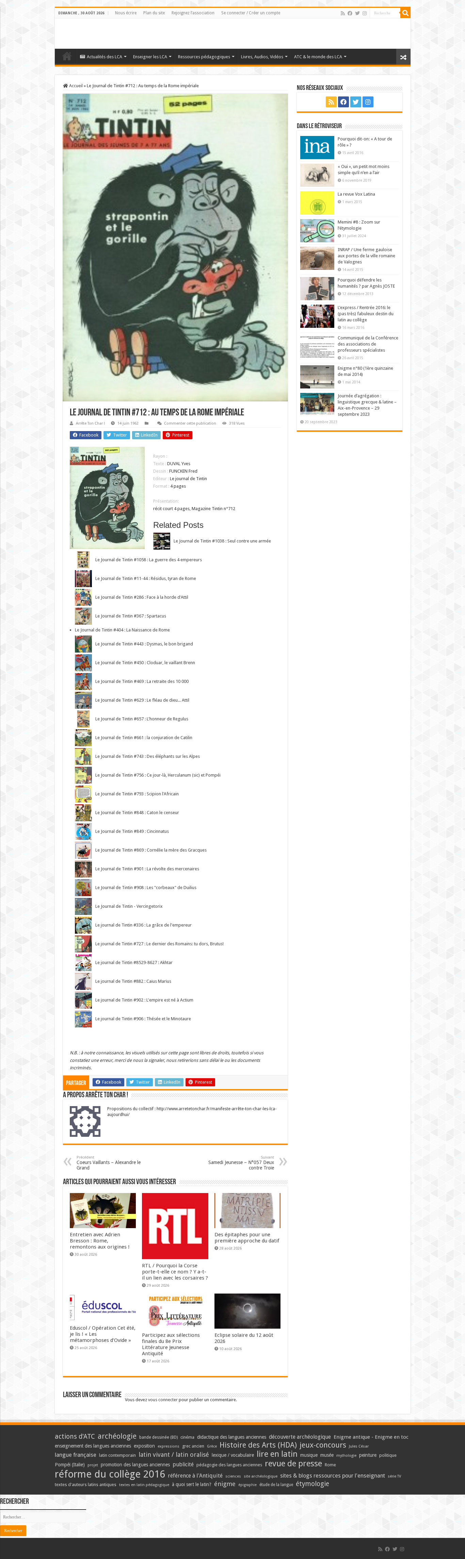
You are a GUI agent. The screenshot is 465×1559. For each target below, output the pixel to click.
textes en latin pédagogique (144, 1485)
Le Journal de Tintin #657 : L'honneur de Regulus (141, 718)
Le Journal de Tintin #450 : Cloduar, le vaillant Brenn (145, 662)
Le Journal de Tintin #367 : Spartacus (130, 615)
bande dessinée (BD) (158, 1437)
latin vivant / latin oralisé (174, 1454)
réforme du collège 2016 (110, 1474)
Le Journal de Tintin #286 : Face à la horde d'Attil (141, 597)
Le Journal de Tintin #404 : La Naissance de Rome (122, 629)
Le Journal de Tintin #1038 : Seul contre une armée (222, 541)
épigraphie (247, 1485)
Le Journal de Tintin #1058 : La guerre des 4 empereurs (148, 559)
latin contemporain (117, 1455)
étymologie (312, 1484)
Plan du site (154, 13)
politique (388, 1455)
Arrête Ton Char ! (90, 423)
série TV (394, 1476)
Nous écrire (126, 13)
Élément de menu (67, 56)
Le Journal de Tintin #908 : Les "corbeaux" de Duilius (145, 887)
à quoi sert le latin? (191, 1484)
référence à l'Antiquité (195, 1475)
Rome (330, 1464)
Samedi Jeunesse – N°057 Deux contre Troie (241, 1163)
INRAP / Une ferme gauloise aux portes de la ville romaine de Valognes (366, 255)
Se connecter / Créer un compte (250, 13)
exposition (144, 1446)
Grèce (212, 1446)
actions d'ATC (75, 1436)
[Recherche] (405, 13)
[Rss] (343, 13)
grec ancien (193, 1446)
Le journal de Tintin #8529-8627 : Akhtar (134, 962)
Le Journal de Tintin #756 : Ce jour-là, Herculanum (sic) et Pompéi (158, 775)
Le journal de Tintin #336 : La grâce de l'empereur (143, 925)
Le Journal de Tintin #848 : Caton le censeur (137, 812)
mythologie (346, 1455)
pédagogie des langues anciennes (229, 1464)
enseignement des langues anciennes (93, 1446)
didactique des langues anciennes (231, 1437)
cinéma (187, 1437)
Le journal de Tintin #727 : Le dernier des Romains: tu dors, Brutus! (159, 943)
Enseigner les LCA (150, 56)
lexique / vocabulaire (233, 1455)
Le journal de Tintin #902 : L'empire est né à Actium (144, 1000)
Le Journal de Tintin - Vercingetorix (129, 906)
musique (309, 1455)
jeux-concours (323, 1444)
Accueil (75, 85)
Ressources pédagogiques (204, 56)
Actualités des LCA (104, 56)
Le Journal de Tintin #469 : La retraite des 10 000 (142, 681)
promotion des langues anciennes (135, 1464)
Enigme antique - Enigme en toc (371, 1437)
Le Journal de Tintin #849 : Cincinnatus (132, 831)
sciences (233, 1476)
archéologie (117, 1436)
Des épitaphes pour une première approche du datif (246, 1238)
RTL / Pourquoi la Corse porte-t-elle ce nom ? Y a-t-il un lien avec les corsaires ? (175, 1272)
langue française (75, 1454)
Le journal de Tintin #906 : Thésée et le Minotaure (143, 1018)
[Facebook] (350, 13)
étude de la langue (276, 1484)
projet (92, 1465)
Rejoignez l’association (193, 13)
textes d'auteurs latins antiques (85, 1484)
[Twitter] (357, 13)
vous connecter (163, 1399)
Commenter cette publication (190, 423)
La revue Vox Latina (356, 194)
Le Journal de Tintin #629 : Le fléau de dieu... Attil (142, 700)
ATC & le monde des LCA (318, 56)
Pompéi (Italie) (70, 1464)
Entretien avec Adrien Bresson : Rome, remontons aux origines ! (100, 1241)
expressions (168, 1446)
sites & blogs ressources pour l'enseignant (332, 1475)
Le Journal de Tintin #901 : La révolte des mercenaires (147, 868)
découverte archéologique (300, 1437)
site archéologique (260, 1476)
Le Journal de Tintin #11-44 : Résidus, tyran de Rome (145, 578)
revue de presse (293, 1463)
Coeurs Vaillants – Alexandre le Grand (109, 1163)
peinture (367, 1455)
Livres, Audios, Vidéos (262, 56)
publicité (183, 1464)
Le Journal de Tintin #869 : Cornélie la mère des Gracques (151, 850)
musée (327, 1455)
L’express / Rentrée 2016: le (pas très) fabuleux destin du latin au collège (366, 313)
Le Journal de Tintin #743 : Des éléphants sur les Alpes (147, 756)
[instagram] (364, 13)
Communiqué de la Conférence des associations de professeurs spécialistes (368, 344)
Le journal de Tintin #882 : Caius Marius (133, 981)
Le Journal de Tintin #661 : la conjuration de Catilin (143, 737)
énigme (225, 1483)
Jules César (359, 1446)
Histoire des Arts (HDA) (258, 1445)
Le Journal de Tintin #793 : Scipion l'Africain (137, 793)
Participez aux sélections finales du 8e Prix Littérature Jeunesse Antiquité (171, 1344)
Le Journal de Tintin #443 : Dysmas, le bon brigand (144, 643)
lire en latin (277, 1454)
